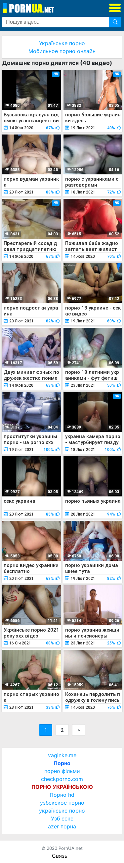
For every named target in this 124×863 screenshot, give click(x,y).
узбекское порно (62, 802)
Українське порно (62, 43)
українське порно (62, 810)
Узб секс (62, 818)
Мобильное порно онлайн (62, 51)
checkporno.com (62, 779)
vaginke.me (62, 755)
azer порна (62, 826)
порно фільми (62, 771)
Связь (59, 855)
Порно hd (62, 794)
